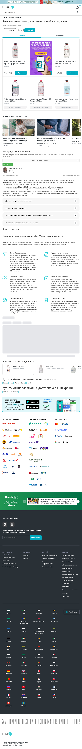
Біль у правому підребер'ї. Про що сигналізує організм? (51, 139)
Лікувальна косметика (69, 565)
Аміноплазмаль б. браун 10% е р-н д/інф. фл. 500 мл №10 (15, 63)
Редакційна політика (48, 559)
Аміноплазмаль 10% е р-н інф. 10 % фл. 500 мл (66, 100)
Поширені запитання (9, 564)
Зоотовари (66, 587)
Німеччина (14, 392)
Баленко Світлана (15, 168)
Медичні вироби (67, 568)
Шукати (78, 12)
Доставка (21, 35)
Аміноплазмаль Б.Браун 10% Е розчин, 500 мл (40, 100)
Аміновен (49, 366)
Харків (29, 383)
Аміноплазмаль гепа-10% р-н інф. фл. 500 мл (15, 100)
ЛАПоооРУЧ (66, 583)
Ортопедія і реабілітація (70, 574)
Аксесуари (65, 593)
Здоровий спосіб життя (70, 590)
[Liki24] (7, 734)
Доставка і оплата (8, 557)
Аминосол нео (18, 366)
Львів (17, 383)
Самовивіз (60, 35)
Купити (20, 73)
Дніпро (5, 383)
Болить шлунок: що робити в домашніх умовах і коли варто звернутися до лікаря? (15, 139)
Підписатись (36, 538)
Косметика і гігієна (68, 559)
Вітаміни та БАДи (68, 562)
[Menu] (2, 7)
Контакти (5, 560)
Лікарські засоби (68, 555)
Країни (25, 559)
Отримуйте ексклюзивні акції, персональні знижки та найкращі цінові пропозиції (21, 531)
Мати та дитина (67, 577)
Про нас (25, 555)
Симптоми (65, 596)
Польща (6, 392)
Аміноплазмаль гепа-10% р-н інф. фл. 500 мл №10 (66, 63)
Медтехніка (66, 571)
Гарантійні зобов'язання (50, 555)
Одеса (23, 383)
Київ (11, 383)
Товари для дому (67, 580)
